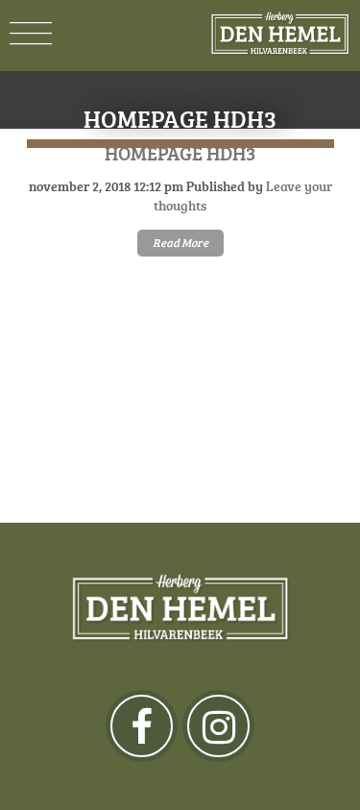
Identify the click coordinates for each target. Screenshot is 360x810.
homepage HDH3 (180, 152)
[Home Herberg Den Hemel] (279, 34)
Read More (180, 242)
